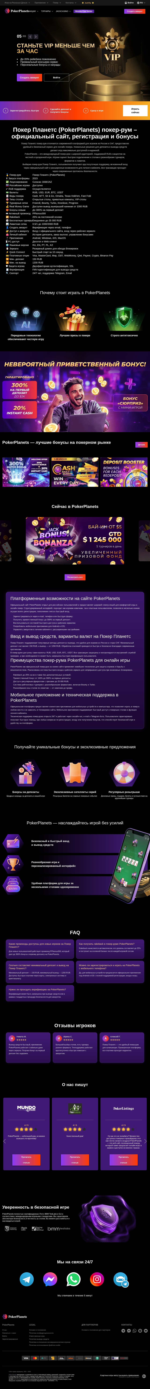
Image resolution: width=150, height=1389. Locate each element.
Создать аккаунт (29, 77)
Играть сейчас (135, 111)
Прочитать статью (30, 1160)
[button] (4, 1141)
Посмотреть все (75, 577)
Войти (56, 77)
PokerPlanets (12, 1374)
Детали (141, 445)
